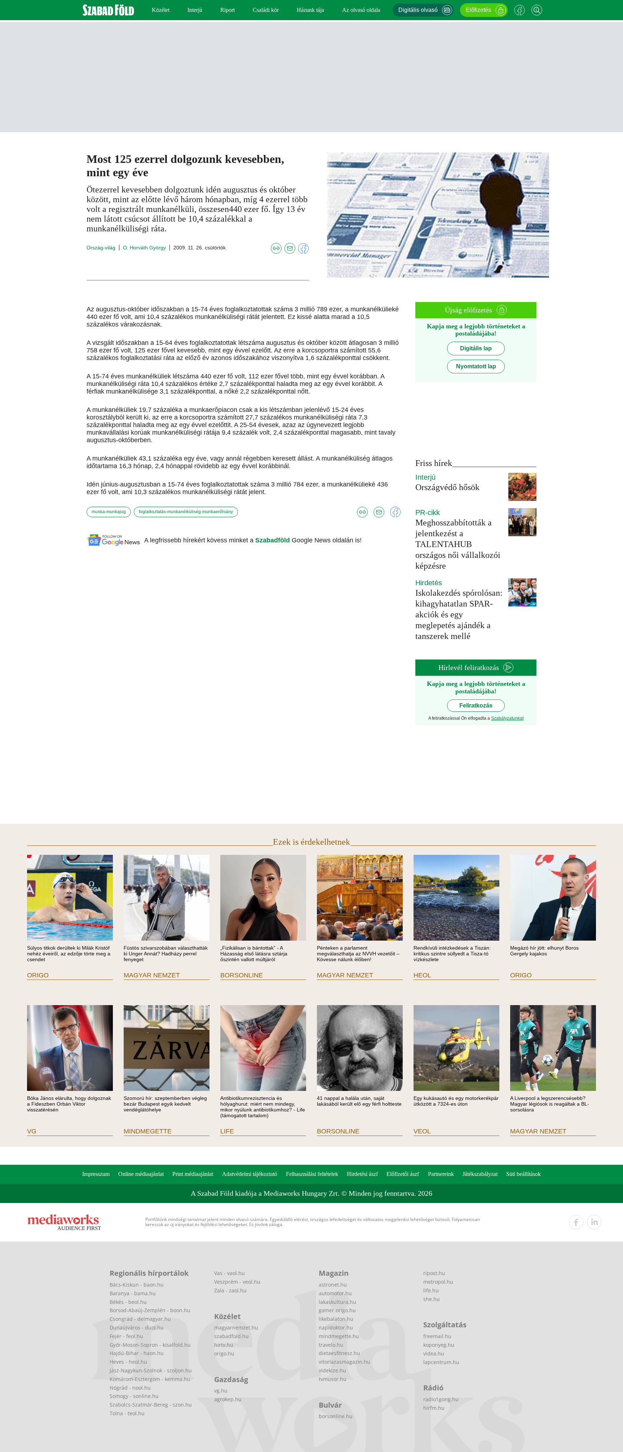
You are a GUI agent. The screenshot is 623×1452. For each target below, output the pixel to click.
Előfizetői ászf (402, 1174)
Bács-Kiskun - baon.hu (137, 1284)
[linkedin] (594, 1222)
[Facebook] (519, 10)
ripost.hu (434, 1273)
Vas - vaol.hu (229, 1273)
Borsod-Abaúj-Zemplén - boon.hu (150, 1310)
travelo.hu (331, 1344)
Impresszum (96, 1174)
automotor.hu (335, 1293)
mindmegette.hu (339, 1336)
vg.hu (220, 1390)
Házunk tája (310, 10)
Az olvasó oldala (361, 10)
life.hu (431, 1290)
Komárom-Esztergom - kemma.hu (150, 1379)
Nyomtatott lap (476, 366)
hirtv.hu (223, 1344)
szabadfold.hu (231, 1336)
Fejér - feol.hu (126, 1336)
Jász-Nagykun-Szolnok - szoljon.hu (151, 1370)
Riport (227, 10)
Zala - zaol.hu (230, 1290)
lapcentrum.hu (441, 1362)
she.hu (431, 1299)
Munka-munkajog (109, 511)
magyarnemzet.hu (236, 1327)
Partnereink (441, 1174)
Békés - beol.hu (128, 1301)
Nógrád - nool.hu (130, 1387)
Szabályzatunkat (507, 718)
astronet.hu (333, 1284)
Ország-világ (101, 247)
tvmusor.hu (332, 1379)
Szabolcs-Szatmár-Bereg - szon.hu (151, 1404)
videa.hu (433, 1353)
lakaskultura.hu (337, 1301)
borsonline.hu (336, 1416)
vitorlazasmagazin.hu (344, 1361)
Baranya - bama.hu (133, 1293)
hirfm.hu (434, 1407)
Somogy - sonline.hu (134, 1396)
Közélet (160, 10)
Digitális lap (476, 348)
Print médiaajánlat (192, 1174)
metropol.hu (438, 1281)
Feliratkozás (475, 705)
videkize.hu (332, 1370)
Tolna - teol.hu (127, 1413)
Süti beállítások (523, 1174)
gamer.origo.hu (337, 1310)
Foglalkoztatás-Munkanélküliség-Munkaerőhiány (186, 511)
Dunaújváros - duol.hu (137, 1327)
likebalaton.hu (336, 1318)
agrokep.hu (228, 1399)
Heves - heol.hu (128, 1361)
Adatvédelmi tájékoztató (249, 1174)
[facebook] (576, 1222)
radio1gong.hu (441, 1399)
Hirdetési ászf (362, 1174)
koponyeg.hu (438, 1344)
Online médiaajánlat (141, 1174)
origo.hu (224, 1353)
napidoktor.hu (336, 1327)
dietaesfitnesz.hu (339, 1353)
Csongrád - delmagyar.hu (140, 1318)
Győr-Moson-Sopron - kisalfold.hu (150, 1344)
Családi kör (266, 10)
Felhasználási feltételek (312, 1174)
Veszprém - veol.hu (237, 1281)
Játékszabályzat (480, 1174)
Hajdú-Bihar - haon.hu (137, 1353)
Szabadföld (273, 540)
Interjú (194, 10)
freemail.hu (437, 1336)
